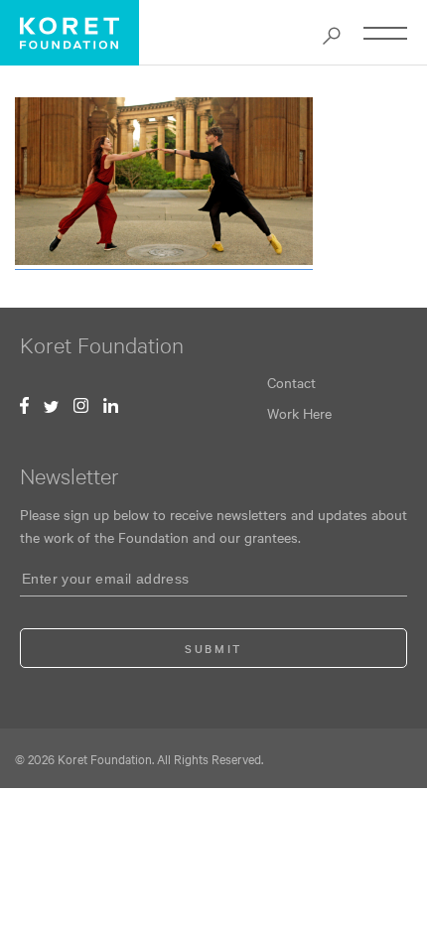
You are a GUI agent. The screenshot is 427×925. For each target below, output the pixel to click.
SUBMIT (213, 648)
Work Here (299, 413)
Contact (291, 382)
